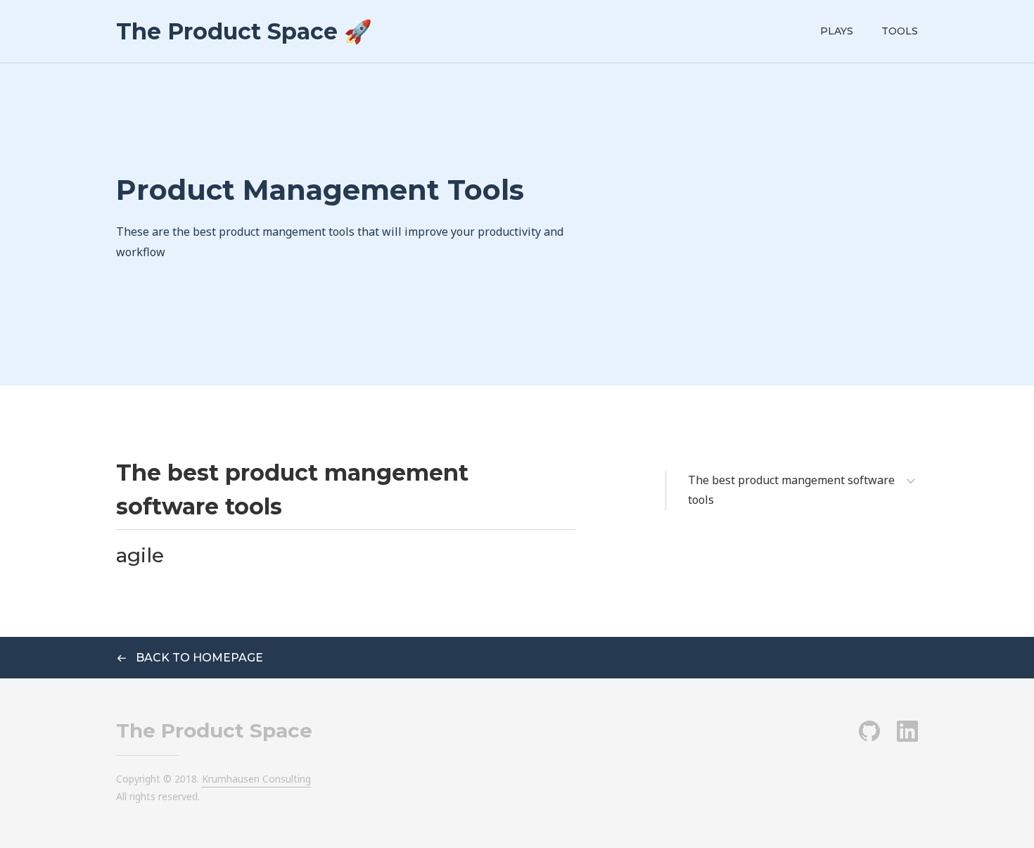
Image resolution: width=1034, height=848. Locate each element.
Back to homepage (198, 657)
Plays (836, 31)
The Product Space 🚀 (244, 31)
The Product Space (214, 731)
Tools (899, 31)
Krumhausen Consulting (256, 778)
